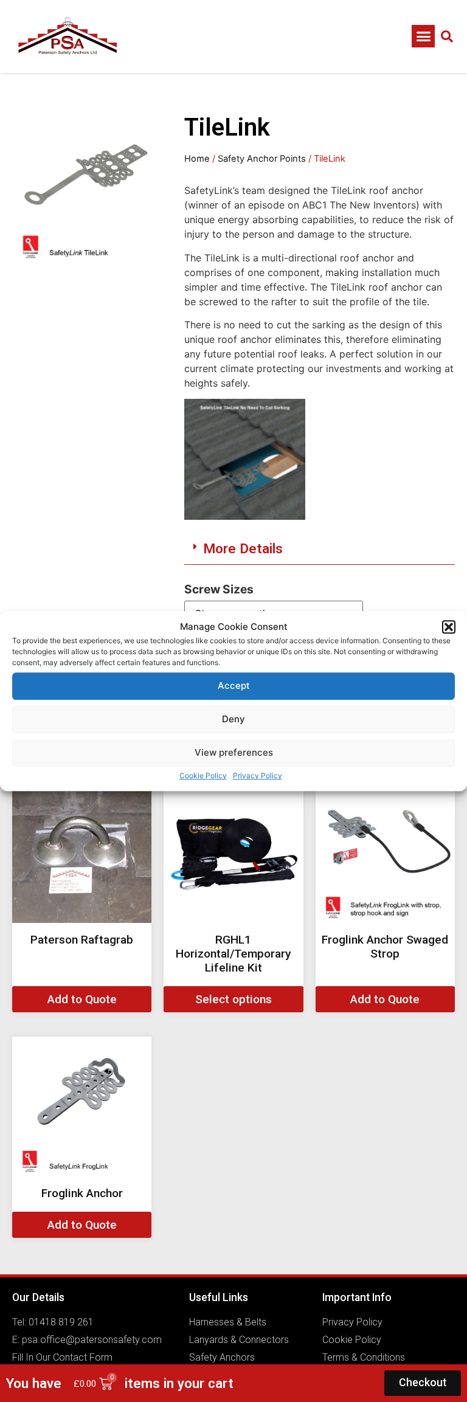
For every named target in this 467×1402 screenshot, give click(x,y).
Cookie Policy (203, 775)
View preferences (234, 752)
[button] (449, 627)
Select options (233, 999)
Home (197, 158)
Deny (233, 719)
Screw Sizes (219, 589)
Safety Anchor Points (262, 158)
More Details (243, 548)
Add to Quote (82, 999)
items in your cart (179, 1383)
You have (33, 1383)
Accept (234, 685)
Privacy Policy (257, 775)
